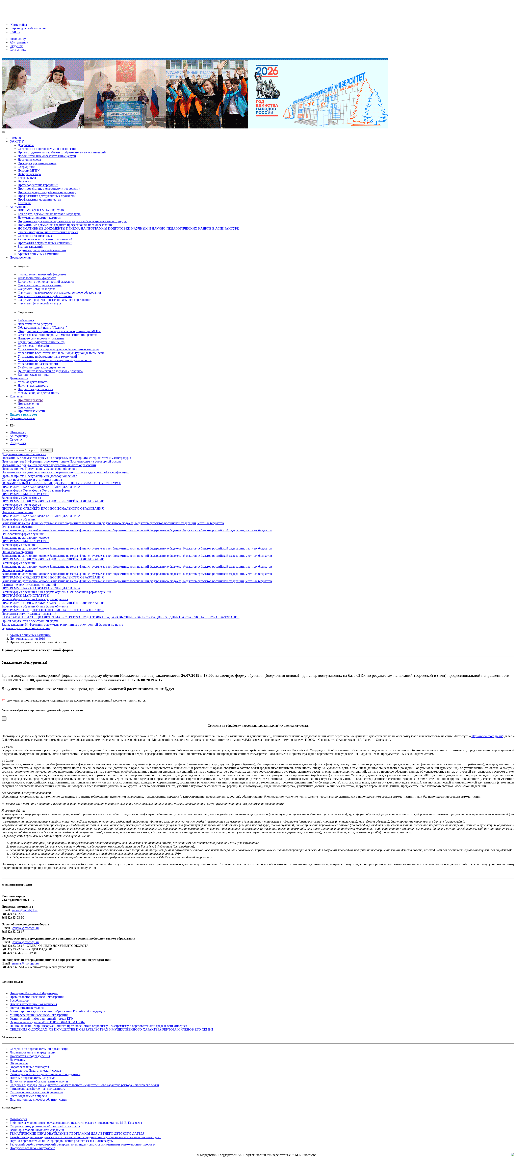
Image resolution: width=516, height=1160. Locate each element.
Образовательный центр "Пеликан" (42, 327)
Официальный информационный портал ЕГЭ (41, 1018)
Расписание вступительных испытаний (45, 239)
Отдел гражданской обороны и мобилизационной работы (57, 334)
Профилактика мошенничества (39, 199)
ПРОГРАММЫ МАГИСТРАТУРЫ (25, 494)
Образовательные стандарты (29, 1067)
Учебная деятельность (33, 382)
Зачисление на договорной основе (26, 530)
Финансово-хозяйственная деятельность (37, 1088)
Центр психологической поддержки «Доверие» (50, 371)
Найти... (46, 450)
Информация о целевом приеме (47, 461)
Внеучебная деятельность (35, 389)
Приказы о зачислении (17, 512)
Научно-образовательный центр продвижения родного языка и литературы (61, 1140)
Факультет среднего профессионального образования (54, 299)
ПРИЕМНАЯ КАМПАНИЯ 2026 (41, 210)
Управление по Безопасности (38, 363)
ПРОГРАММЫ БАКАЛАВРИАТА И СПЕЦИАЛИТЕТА (41, 486)
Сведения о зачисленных (35, 235)
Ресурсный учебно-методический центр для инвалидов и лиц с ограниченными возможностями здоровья (82, 1144)
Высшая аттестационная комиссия (33, 1004)
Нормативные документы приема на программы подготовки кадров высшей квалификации (65, 472)
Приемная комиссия (31, 411)
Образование (19, 1063)
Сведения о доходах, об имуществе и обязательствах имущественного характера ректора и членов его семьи (84, 1085)
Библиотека (26, 320)
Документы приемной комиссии (40, 217)
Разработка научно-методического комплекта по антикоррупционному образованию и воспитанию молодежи (85, 1137)
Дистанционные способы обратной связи (38, 1099)
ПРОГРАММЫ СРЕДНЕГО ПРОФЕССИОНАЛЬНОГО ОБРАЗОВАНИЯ (53, 508)
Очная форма (32, 490)
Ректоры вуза (27, 177)
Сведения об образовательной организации (48, 148)
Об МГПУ (17, 141)
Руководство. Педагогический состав (35, 1070)
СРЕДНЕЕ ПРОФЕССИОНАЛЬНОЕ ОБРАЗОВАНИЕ (201, 617)
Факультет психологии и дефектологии (45, 296)
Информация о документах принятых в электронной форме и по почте (74, 624)
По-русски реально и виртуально (32, 1148)
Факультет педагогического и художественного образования (59, 292)
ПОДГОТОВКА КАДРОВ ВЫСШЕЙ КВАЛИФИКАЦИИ (122, 617)
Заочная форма (12, 490)
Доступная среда (29, 159)
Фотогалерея (18, 1119)
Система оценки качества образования (36, 1092)
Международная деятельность (38, 392)
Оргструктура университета (37, 163)
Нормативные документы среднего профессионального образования (65, 225)
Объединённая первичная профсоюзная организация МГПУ (59, 331)
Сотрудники (26, 167)
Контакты (24, 203)
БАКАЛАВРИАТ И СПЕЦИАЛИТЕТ (28, 617)
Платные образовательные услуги (33, 1077)
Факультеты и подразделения (30, 1056)
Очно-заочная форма (56, 490)
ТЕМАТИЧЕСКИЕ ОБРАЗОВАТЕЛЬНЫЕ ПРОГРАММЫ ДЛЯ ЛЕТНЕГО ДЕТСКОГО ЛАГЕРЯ (77, 1133)
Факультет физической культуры (40, 303)
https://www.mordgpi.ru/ (487, 736)
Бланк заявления (13, 624)
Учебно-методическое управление (41, 367)
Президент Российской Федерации (34, 993)
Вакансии (24, 181)
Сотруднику (18, 49)
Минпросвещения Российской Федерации (39, 1015)
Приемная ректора (30, 400)
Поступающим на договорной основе (95, 461)
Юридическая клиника (33, 374)
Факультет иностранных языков (39, 285)
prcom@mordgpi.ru (24, 910)
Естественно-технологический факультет (46, 281)
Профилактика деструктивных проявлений (47, 196)
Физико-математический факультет (42, 274)
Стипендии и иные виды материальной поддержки (45, 1074)
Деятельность (19, 378)
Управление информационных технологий (47, 356)
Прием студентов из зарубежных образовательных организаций (62, 152)
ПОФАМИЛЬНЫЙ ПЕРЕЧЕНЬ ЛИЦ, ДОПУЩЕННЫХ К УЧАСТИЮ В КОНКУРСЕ (61, 483)
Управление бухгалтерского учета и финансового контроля (58, 349)
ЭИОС (15, 32)
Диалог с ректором (23, 414)
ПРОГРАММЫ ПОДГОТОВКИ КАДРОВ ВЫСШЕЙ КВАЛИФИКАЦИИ (53, 501)
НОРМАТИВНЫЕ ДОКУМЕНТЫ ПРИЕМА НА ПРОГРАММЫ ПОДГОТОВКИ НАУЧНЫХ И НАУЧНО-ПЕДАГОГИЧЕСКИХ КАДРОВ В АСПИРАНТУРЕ (128, 228)
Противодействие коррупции (38, 185)
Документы (26, 145)
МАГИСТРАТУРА (68, 617)
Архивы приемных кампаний (38, 254)
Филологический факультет (37, 278)
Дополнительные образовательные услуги (47, 156)
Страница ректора (22, 418)
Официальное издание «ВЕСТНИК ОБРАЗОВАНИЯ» (47, 1022)
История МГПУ (29, 170)
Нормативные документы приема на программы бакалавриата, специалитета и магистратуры (66, 457)
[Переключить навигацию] (3, 132)
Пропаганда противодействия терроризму (47, 192)
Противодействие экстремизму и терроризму (49, 188)
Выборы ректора (29, 174)
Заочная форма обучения (18, 519)
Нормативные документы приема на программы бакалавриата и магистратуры (72, 221)
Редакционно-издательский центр (41, 342)
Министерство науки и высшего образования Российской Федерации (57, 1011)
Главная (15, 138)
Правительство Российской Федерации (37, 997)
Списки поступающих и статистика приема (48, 232)
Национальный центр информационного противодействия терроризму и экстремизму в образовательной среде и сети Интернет (98, 1026)
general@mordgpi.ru (25, 928)
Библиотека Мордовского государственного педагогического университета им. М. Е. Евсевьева (76, 1122)
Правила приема (13, 461)
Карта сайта (18, 24)
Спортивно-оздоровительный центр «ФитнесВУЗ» (45, 1126)
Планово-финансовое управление (41, 338)
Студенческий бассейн (33, 345)
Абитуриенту (19, 42)
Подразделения (20, 257)
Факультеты (26, 407)
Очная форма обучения (17, 526)
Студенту (16, 46)
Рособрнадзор (19, 1000)
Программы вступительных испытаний (45, 243)
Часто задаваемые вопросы (28, 1096)
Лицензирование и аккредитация (32, 1052)
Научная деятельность (33, 385)
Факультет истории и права (36, 289)
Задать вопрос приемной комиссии (42, 250)
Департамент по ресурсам (35, 324)
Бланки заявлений (30, 246)
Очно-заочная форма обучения (23, 534)
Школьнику (18, 38)
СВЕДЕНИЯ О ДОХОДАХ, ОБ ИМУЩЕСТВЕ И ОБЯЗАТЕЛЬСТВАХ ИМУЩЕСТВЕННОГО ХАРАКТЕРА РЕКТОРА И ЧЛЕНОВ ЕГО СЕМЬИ (111, 1029)
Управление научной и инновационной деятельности (55, 360)
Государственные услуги (27, 1007)
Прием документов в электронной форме (30, 621)
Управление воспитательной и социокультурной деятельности (61, 353)
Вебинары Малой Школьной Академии (37, 1130)
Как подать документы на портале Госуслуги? (49, 214)
